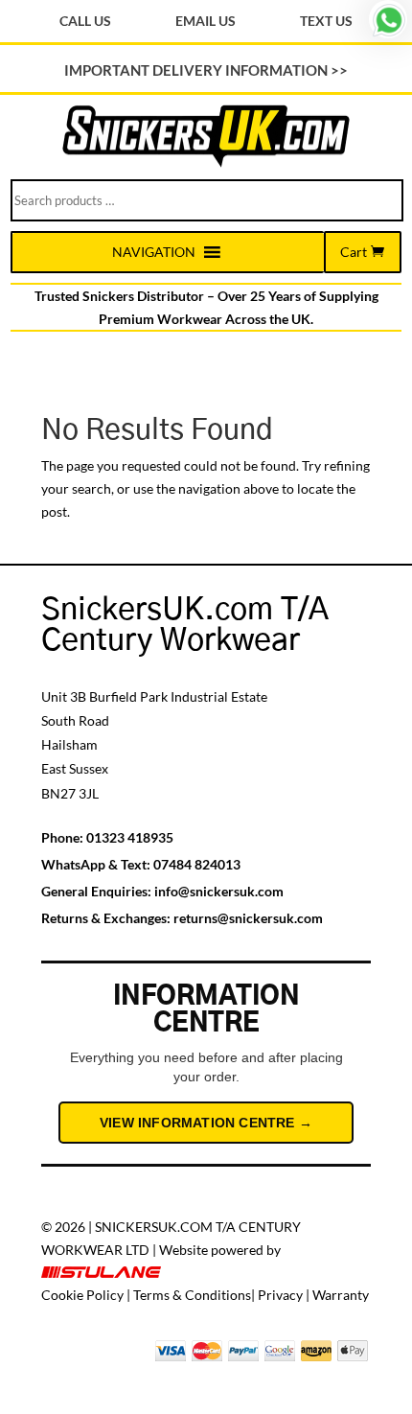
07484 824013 (196, 864)
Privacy (280, 1295)
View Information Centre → (206, 1122)
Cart (353, 251)
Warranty (340, 1295)
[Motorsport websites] (102, 1272)
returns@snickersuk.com (248, 918)
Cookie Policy (82, 1295)
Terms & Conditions (192, 1295)
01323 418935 (129, 837)
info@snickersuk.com (219, 891)
